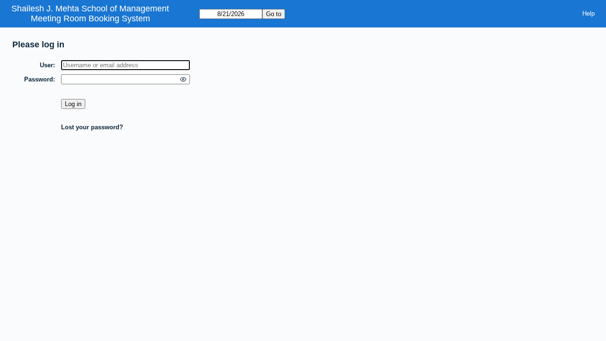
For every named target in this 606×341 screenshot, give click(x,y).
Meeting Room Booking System (90, 18)
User (46, 65)
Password (38, 79)
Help (588, 13)
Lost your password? (92, 127)
